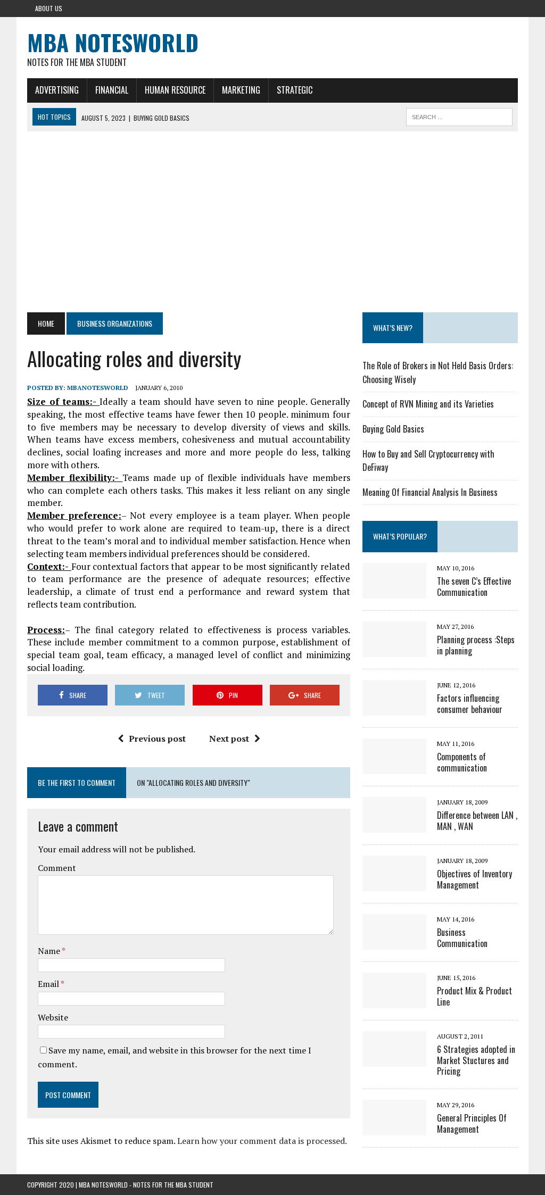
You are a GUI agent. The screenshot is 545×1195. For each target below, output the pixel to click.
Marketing (241, 90)
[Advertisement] (272, 221)
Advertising (57, 90)
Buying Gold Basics (393, 428)
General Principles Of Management (472, 1123)
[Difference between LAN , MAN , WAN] (394, 825)
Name (50, 951)
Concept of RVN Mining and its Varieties (428, 403)
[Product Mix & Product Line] (394, 1001)
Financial (111, 90)
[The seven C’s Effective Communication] (394, 591)
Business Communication (462, 938)
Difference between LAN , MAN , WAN (477, 821)
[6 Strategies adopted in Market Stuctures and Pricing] (394, 1059)
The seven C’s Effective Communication (474, 587)
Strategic (294, 90)
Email (49, 984)
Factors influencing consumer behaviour (469, 704)
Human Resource (175, 90)
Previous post (157, 738)
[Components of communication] (394, 767)
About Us (48, 8)
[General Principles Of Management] (394, 1128)
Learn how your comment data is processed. (262, 1141)
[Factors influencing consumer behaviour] (394, 708)
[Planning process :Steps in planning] (394, 649)
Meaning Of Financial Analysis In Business (430, 492)
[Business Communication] (394, 942)
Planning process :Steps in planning (476, 645)
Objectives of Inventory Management (474, 879)
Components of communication (462, 762)
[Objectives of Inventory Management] (394, 884)
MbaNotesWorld (97, 388)
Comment (57, 868)
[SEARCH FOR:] (459, 115)
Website (53, 1017)
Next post (229, 738)
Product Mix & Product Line (474, 996)
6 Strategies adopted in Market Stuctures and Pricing (476, 1060)
